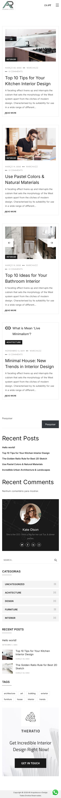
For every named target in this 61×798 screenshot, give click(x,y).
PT (49, 5)
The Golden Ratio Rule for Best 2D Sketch (24, 458)
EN (46, 5)
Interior (11, 59)
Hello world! (8, 447)
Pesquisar (7, 418)
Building (32, 693)
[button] (51, 243)
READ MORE (10, 113)
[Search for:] (30, 560)
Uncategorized (15, 584)
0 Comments (16, 72)
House (20, 699)
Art (21, 693)
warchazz (32, 68)
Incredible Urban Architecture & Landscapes (26, 469)
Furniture (11, 609)
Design (9, 601)
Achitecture (14, 342)
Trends (42, 699)
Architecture (9, 693)
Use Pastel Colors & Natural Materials (22, 464)
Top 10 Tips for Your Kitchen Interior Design (26, 453)
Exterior (44, 693)
